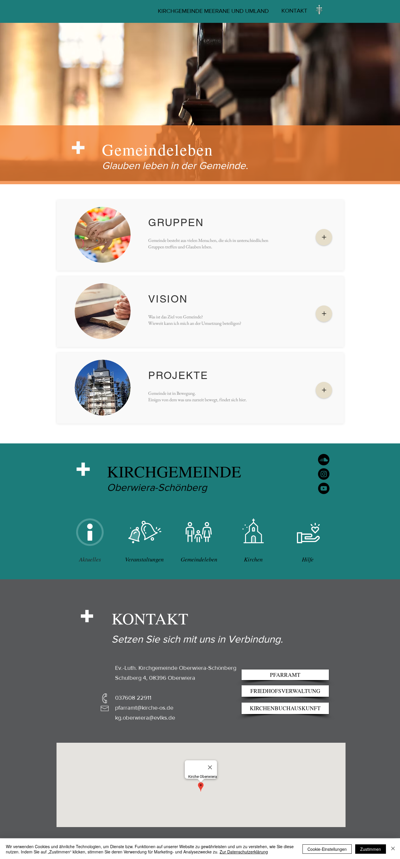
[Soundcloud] (323, 459)
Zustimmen (370, 849)
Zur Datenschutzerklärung (244, 852)
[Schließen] (392, 849)
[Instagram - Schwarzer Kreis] (323, 474)
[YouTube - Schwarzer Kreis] (323, 488)
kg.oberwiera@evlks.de (145, 717)
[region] (90, 532)
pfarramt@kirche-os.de (144, 707)
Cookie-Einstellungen (327, 849)
